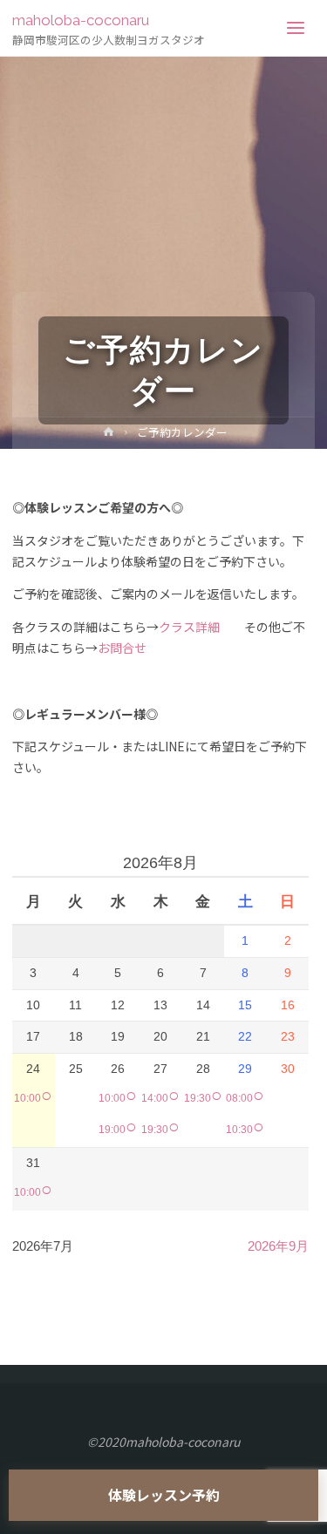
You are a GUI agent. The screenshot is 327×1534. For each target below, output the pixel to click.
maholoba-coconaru (80, 20)
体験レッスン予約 (164, 1494)
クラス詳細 (189, 626)
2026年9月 (278, 1246)
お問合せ (122, 647)
